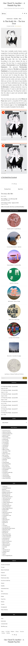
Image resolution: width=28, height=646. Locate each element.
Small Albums (5, 471)
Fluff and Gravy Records (7, 512)
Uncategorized (4, 607)
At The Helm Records (6, 488)
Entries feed (3, 621)
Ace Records (4, 486)
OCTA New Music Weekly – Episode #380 (9, 397)
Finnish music (10, 18)
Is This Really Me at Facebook (9, 177)
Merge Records (5, 531)
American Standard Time (7, 433)
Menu (4, 13)
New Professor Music (6, 534)
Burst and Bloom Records (7, 496)
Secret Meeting (5, 469)
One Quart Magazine (6, 458)
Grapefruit (4, 516)
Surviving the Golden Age (7, 472)
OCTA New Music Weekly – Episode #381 (9, 394)
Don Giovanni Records (6, 505)
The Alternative (5, 473)
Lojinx (3, 523)
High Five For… (5, 448)
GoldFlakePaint (5, 445)
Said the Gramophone (6, 468)
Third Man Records (6, 549)
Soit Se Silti (4, 546)
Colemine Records (6, 501)
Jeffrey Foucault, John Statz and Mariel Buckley (12, 206)
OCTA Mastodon (5, 456)
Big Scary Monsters (6, 490)
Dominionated (5, 439)
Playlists (12, 631)
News (20, 18)
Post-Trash (4, 460)
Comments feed (4, 623)
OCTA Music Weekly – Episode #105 (10, 202)
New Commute (5, 455)
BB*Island (4, 489)
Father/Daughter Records (7, 508)
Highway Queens (5, 449)
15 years (2, 567)
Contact (3, 633)
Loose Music (4, 525)
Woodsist (4, 552)
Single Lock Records (6, 544)
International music (5, 588)
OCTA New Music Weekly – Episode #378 (9, 405)
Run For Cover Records (7, 541)
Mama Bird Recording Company (8, 528)
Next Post (20, 189)
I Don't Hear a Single (6, 450)
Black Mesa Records (6, 493)
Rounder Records (5, 539)
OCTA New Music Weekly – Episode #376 (9, 412)
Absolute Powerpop (6, 430)
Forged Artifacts (5, 513)
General (2, 583)
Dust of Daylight (5, 440)
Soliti (3, 548)
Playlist (2, 596)
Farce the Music (5, 442)
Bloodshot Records (6, 495)
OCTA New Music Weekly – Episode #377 (9, 408)
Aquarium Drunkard (6, 435)
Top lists (2, 604)
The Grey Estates (5, 475)
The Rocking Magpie (6, 476)
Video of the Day (4, 609)
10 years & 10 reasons (5, 564)
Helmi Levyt (4, 518)
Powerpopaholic (5, 462)
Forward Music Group (6, 515)
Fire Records (4, 511)
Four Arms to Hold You (5, 580)
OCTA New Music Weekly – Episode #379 (9, 401)
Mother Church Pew (6, 453)
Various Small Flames (6, 478)
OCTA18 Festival (4, 593)
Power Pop (3, 599)
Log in (2, 618)
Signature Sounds (5, 542)
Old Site (8, 633)
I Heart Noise (5, 452)
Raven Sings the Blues (6, 463)
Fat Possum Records (6, 506)
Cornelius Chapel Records (7, 502)
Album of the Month (5, 569)
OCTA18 (7, 631)
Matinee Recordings (6, 529)
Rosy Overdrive (5, 465)
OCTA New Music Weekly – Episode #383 (9, 386)
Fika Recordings (5, 509)
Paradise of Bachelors (6, 536)
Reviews (2, 601)
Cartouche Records (6, 499)
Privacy (17, 631)
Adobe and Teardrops (6, 432)
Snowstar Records (6, 545)
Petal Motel (4, 459)
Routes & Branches (6, 466)
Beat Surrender (5, 436)
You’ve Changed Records (7, 555)
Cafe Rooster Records (6, 498)
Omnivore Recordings (6, 535)
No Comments (18, 26)
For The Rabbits (5, 443)
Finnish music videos (5, 577)
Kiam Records (5, 522)
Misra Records (5, 532)
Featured (3, 572)
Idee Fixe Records (5, 519)
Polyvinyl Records (5, 538)
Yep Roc (4, 554)
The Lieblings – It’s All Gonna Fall (9, 199)
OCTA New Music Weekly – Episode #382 (9, 390)
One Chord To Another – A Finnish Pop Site (14, 4)
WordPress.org (4, 626)
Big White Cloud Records (7, 492)
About (3, 631)
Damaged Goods (5, 503)
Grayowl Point (5, 446)
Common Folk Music (6, 437)
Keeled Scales (5, 521)
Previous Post (7, 189)
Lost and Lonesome (6, 526)
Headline (16, 18)
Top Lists (22, 631)
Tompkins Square (5, 551)
